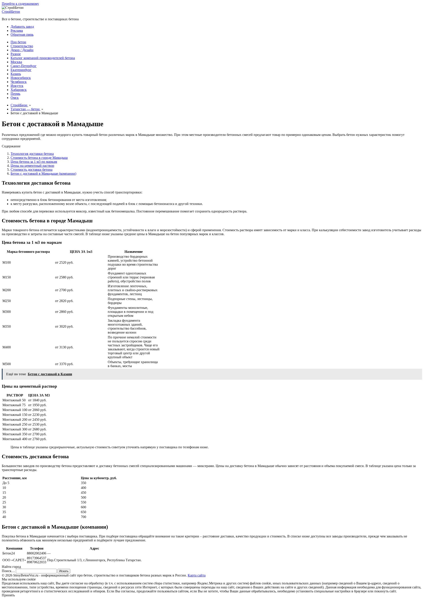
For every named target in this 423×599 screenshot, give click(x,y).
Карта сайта (197, 575)
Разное (16, 54)
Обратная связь (22, 34)
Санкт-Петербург (24, 66)
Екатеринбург (21, 70)
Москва (16, 62)
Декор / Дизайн (22, 50)
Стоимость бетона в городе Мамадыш (39, 158)
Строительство (22, 46)
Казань (16, 74)
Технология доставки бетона (32, 154)
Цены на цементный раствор (32, 165)
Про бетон (18, 42)
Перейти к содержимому (20, 4)
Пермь (15, 94)
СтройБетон (11, 11)
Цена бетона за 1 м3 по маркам (34, 161)
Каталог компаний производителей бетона (43, 58)
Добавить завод (22, 26)
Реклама (17, 30)
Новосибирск (21, 78)
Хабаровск (19, 90)
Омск (15, 98)
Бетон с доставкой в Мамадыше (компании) (43, 173)
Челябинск (19, 82)
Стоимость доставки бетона (31, 169)
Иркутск (17, 86)
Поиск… (8, 571)
